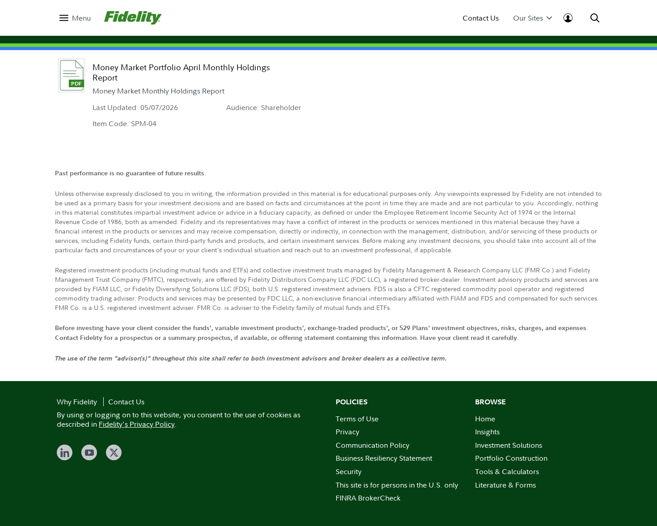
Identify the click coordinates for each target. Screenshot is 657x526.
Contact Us (481, 18)
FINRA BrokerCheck (368, 498)
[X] (114, 452)
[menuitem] (75, 18)
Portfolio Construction (511, 458)
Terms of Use (357, 419)
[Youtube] (89, 452)
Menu (81, 18)
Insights (487, 432)
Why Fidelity (77, 402)
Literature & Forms (505, 485)
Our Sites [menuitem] (528, 18)
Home (485, 419)
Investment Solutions (508, 445)
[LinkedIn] (64, 452)
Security (349, 471)
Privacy (347, 432)
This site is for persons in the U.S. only (397, 485)
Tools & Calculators (507, 471)
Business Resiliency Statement (384, 458)
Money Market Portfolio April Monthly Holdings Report (181, 72)
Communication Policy (372, 445)
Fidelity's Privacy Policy (137, 424)
